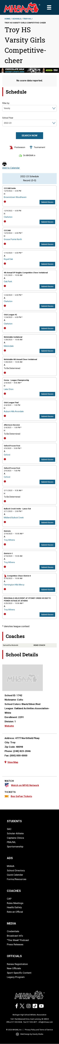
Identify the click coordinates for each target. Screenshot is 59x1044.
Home (7, 19)
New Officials (14, 968)
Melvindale (9, 346)
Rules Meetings (15, 903)
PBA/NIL (11, 842)
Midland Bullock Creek (14, 517)
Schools (16, 19)
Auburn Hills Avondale (14, 411)
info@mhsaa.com (46, 1022)
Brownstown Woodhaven (15, 197)
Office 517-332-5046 (14, 1022)
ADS (10, 858)
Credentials (13, 931)
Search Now (29, 135)
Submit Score (47, 202)
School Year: (8, 118)
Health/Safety (14, 907)
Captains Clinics (15, 837)
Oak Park (8, 281)
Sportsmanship (15, 846)
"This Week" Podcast (18, 940)
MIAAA (10, 866)
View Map (12, 762)
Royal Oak (8, 259)
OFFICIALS (14, 956)
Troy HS (27, 19)
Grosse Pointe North (13, 239)
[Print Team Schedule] (4, 164)
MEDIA (11, 923)
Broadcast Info (15, 935)
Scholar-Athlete (15, 833)
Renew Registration (17, 964)
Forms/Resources (16, 879)
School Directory (16, 870)
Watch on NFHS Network (25, 785)
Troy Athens (9, 540)
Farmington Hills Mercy (14, 585)
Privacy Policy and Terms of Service (39, 1030)
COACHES (14, 891)
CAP (9, 898)
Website (9, 725)
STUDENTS (14, 821)
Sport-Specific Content (19, 972)
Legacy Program (16, 977)
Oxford (7, 455)
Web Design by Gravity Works (31, 1034)
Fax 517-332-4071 (30, 1022)
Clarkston (8, 217)
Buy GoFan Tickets (21, 796)
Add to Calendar (11, 168)
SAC (9, 829)
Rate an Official (15, 911)
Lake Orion (8, 389)
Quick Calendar (15, 874)
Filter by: (6, 103)
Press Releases (15, 944)
